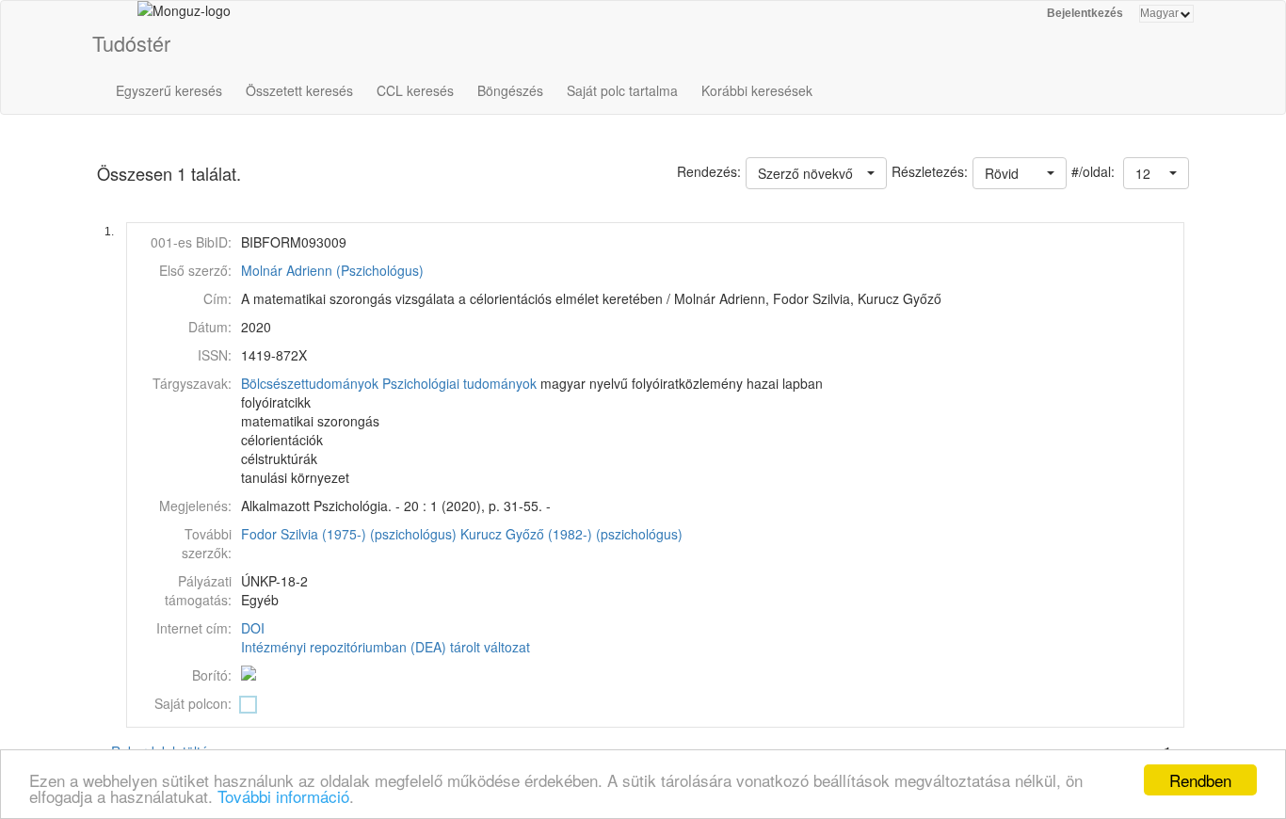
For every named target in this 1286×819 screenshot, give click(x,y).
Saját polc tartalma (622, 90)
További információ (283, 796)
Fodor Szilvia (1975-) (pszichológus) (349, 533)
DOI (253, 627)
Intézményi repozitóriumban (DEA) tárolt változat (385, 646)
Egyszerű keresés (169, 90)
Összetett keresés (299, 90)
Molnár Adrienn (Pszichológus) (332, 270)
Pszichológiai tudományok (459, 383)
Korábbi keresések (756, 90)
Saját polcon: (193, 703)
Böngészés (510, 90)
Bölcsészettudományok (309, 383)
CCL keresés (415, 90)
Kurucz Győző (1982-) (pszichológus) (571, 533)
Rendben (1200, 780)
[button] (1156, 173)
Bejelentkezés (1085, 13)
